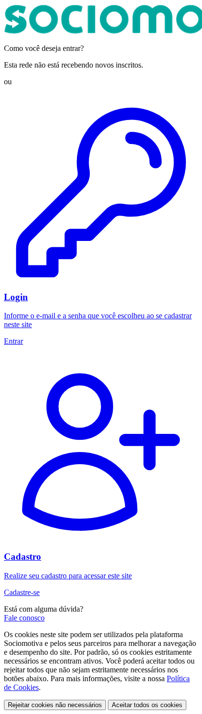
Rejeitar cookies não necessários (55, 705)
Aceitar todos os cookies (147, 705)
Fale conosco (24, 618)
